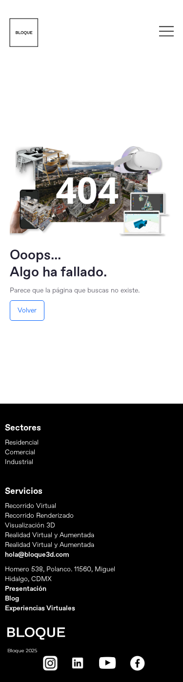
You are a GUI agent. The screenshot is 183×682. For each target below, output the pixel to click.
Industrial (19, 462)
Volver (27, 310)
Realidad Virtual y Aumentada (49, 535)
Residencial (22, 442)
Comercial (20, 452)
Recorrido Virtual (30, 506)
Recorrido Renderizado (39, 515)
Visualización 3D (30, 525)
